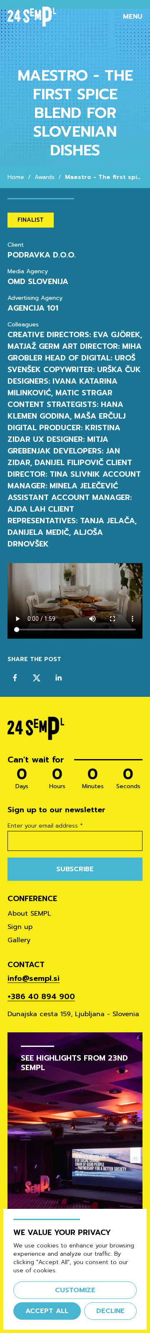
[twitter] (36, 677)
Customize (75, 1290)
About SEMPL (29, 914)
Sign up (20, 927)
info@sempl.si (34, 978)
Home (16, 177)
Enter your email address (45, 826)
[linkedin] (58, 677)
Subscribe (75, 869)
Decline (110, 1311)
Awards (45, 177)
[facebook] (15, 677)
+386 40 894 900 (41, 996)
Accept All (46, 1311)
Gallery (19, 940)
